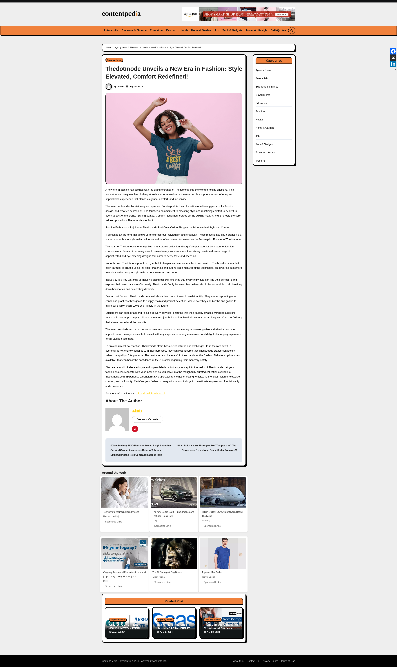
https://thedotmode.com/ (151, 393)
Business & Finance (134, 30)
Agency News (114, 60)
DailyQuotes (278, 30)
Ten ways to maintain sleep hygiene (121, 512)
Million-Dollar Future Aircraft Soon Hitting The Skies (222, 514)
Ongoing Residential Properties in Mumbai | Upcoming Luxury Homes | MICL (124, 574)
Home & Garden (201, 30)
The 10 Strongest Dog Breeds (167, 572)
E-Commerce (263, 95)
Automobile (111, 30)
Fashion (171, 30)
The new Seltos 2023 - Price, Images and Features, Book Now (173, 514)
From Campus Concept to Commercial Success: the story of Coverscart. (221, 628)
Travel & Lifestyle (256, 30)
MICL (105, 581)
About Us (238, 661)
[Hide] (396, 70)
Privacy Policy (270, 661)
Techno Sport (208, 577)
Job (216, 30)
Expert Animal (158, 577)
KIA (154, 520)
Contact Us (253, 661)
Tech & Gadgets (232, 30)
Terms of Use (288, 661)
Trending (261, 160)
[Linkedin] (393, 64)
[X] (393, 57)
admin (121, 86)
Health (184, 30)
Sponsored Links (113, 521)
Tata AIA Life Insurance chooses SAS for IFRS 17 (173, 626)
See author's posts (147, 419)
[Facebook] (393, 51)
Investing (206, 520)
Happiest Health (110, 516)
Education (156, 30)
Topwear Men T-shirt (212, 572)
